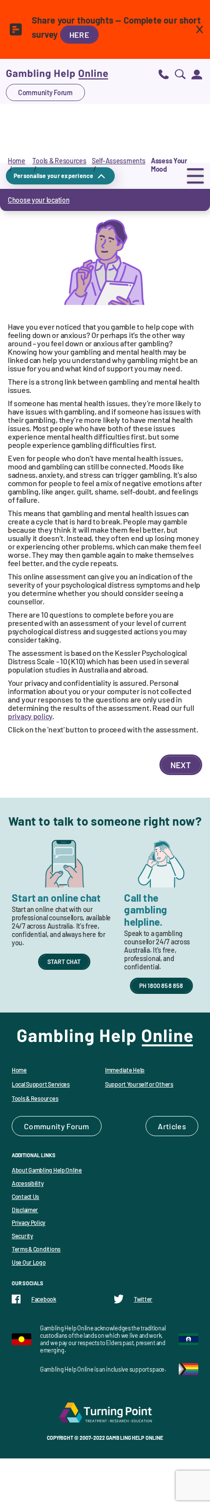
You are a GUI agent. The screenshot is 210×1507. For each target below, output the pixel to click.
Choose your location (38, 200)
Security (22, 1235)
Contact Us (25, 1196)
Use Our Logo (29, 1262)
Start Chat (64, 961)
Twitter (143, 1299)
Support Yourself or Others (139, 1084)
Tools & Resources (59, 160)
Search (180, 73)
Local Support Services (41, 1084)
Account (197, 73)
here (79, 34)
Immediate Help (125, 1069)
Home (16, 160)
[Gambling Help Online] (57, 74)
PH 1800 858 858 (161, 985)
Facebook (43, 1299)
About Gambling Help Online (47, 1170)
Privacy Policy (28, 1222)
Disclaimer (25, 1209)
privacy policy (30, 716)
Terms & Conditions (36, 1249)
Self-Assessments (119, 160)
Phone (163, 73)
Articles (172, 1126)
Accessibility (27, 1183)
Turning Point (105, 1412)
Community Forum (45, 92)
